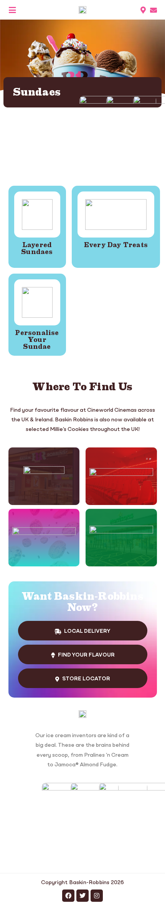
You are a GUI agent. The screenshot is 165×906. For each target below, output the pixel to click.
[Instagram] (97, 895)
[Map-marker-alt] (143, 10)
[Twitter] (82, 895)
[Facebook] (68, 895)
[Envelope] (153, 10)
